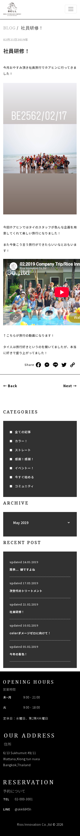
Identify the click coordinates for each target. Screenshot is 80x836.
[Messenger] (47, 365)
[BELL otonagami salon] (12, 9)
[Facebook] (38, 365)
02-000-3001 (24, 799)
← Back (10, 385)
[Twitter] (64, 365)
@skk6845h (23, 809)
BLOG (9, 28)
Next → (70, 385)
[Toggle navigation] (71, 9)
